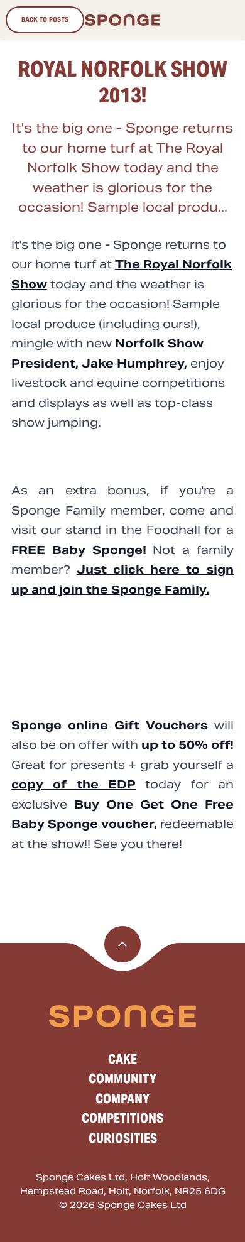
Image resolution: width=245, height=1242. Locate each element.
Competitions (122, 1118)
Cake (122, 1059)
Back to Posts (45, 19)
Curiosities (123, 1138)
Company (122, 1099)
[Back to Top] (122, 944)
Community (122, 1078)
